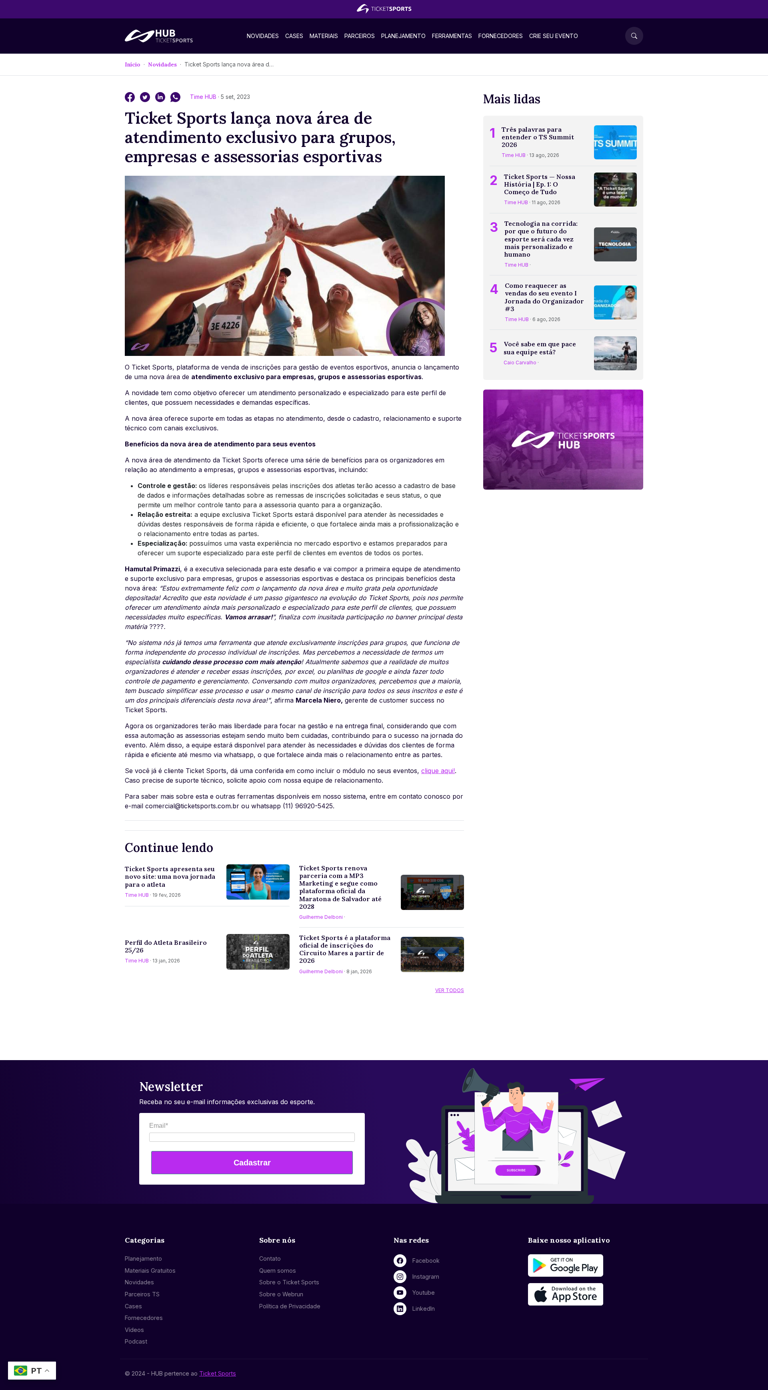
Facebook (426, 1260)
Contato (270, 1258)
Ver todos (449, 990)
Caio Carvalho (520, 363)
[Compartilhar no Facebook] (131, 96)
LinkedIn (423, 1308)
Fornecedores (500, 35)
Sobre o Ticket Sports (289, 1282)
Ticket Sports (217, 1373)
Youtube (423, 1292)
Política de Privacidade (289, 1306)
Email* (158, 1125)
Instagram (425, 1276)
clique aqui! (438, 771)
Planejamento (403, 35)
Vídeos (134, 1329)
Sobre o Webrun (281, 1294)
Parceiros (359, 35)
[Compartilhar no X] (146, 96)
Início (132, 64)
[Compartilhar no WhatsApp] (175, 96)
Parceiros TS (142, 1294)
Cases (294, 35)
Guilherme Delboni (321, 917)
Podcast (136, 1341)
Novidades (263, 35)
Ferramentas (452, 35)
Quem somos (277, 1270)
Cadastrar (252, 1162)
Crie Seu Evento (553, 35)
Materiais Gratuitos (150, 1270)
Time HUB (204, 96)
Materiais (324, 35)
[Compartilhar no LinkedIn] (161, 96)
